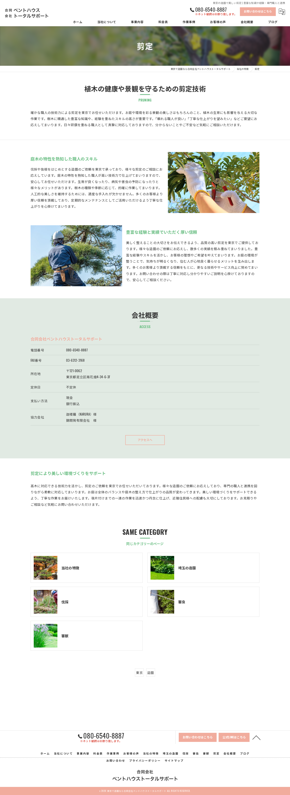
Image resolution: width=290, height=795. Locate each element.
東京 (139, 672)
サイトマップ (174, 760)
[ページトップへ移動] (256, 737)
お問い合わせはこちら (258, 11)
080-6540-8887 (77, 349)
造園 (150, 672)
